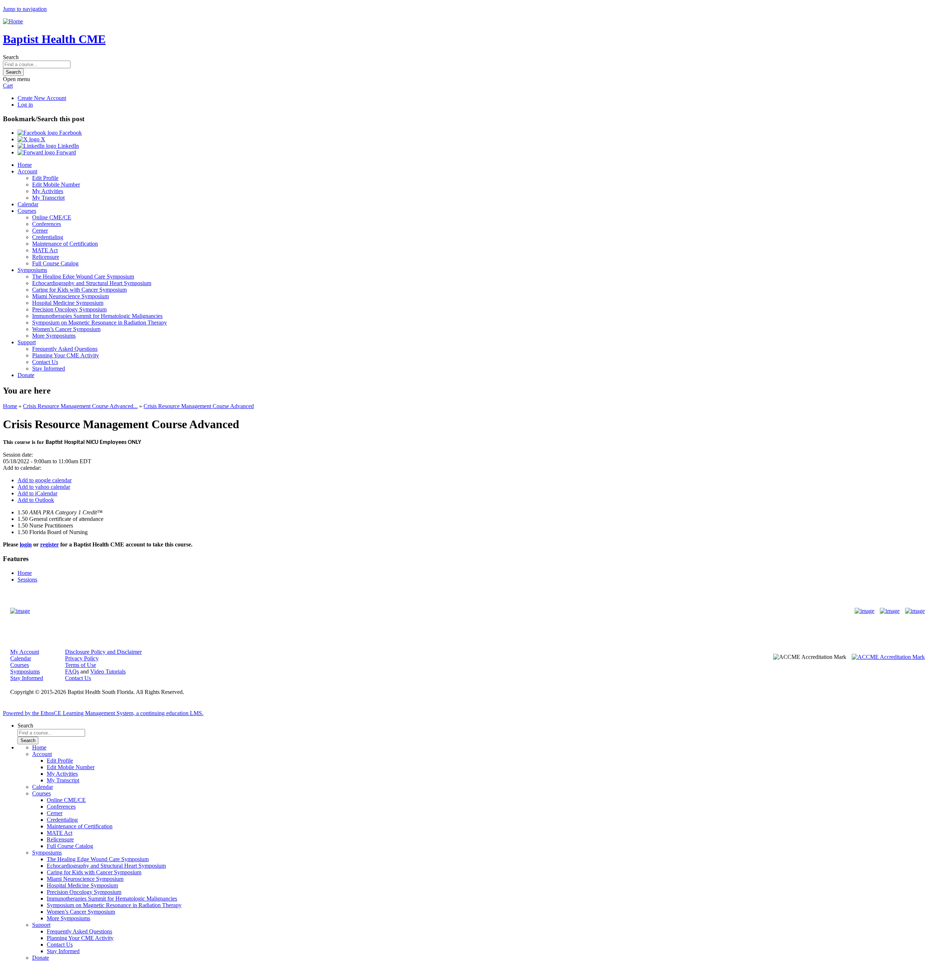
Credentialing (47, 237)
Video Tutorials (108, 671)
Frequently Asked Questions (65, 349)
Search (11, 57)
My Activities (47, 191)
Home (25, 165)
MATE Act (45, 250)
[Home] (13, 21)
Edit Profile (45, 178)
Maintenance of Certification (65, 244)
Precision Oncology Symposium (69, 309)
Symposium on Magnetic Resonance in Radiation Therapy (99, 322)
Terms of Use (80, 665)
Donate (26, 375)
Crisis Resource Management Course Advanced (199, 406)
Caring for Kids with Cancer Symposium (79, 290)
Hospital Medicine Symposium (67, 303)
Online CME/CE (51, 217)
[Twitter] (890, 611)
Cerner (40, 230)
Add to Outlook (36, 500)
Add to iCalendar (37, 493)
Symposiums (32, 270)
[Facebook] (864, 611)
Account (27, 171)
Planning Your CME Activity (65, 355)
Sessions (27, 579)
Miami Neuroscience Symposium (70, 296)
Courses (27, 211)
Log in (25, 104)
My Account (24, 652)
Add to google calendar (45, 480)
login (26, 544)
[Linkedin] (915, 611)
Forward (65, 152)
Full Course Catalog (55, 263)
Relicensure (45, 257)
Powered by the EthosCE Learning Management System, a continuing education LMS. (103, 713)
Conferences (46, 224)
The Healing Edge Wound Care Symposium (83, 276)
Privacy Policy (82, 658)
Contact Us (45, 362)
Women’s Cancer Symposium (66, 329)
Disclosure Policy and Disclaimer (103, 652)
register (49, 544)
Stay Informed (48, 368)
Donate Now (445, 611)
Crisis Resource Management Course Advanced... (80, 406)
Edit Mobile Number (56, 184)
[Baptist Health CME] (20, 611)
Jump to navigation (25, 9)
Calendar (28, 204)
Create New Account (42, 98)
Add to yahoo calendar (44, 487)
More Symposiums (54, 336)
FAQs (72, 671)
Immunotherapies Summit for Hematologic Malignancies (97, 316)
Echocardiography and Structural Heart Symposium (91, 283)
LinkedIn (67, 146)
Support (27, 342)
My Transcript (48, 198)
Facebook (70, 133)
